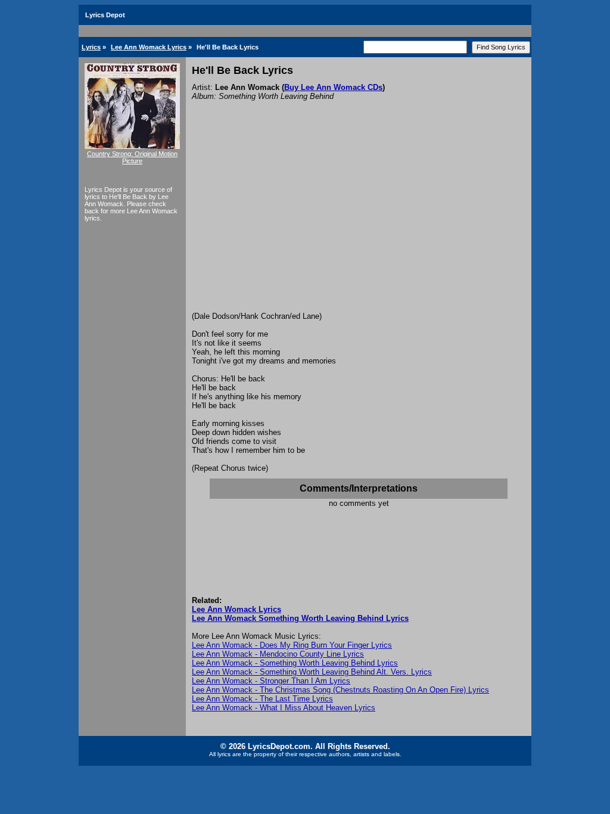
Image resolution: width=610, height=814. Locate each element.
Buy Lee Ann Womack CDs (333, 87)
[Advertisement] (358, 222)
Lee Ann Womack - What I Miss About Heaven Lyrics (283, 707)
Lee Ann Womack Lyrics (148, 47)
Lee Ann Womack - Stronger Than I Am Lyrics (271, 680)
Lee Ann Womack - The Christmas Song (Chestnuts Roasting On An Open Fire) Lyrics (340, 689)
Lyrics (91, 47)
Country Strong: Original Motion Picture (132, 157)
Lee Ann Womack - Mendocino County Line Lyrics (278, 654)
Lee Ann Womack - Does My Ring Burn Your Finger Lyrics (292, 645)
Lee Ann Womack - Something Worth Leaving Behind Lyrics (295, 662)
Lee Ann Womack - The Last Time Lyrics (262, 698)
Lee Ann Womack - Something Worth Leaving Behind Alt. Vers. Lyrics (312, 671)
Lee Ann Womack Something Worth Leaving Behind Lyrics (300, 618)
